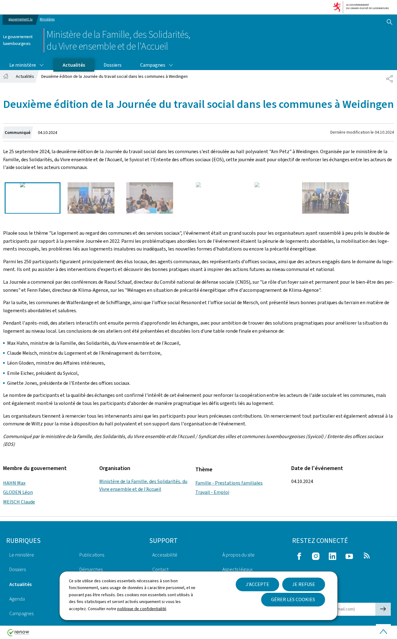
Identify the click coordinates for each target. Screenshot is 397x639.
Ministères (47, 19)
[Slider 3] (150, 198)
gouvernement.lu (21, 19)
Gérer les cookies (293, 599)
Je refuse (303, 584)
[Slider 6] (326, 198)
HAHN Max (14, 483)
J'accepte (257, 584)
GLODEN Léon (18, 492)
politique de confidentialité (141, 609)
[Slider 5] (267, 198)
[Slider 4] (208, 198)
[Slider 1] (32, 198)
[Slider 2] (91, 198)
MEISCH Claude (19, 502)
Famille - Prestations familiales (229, 483)
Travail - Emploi (212, 492)
